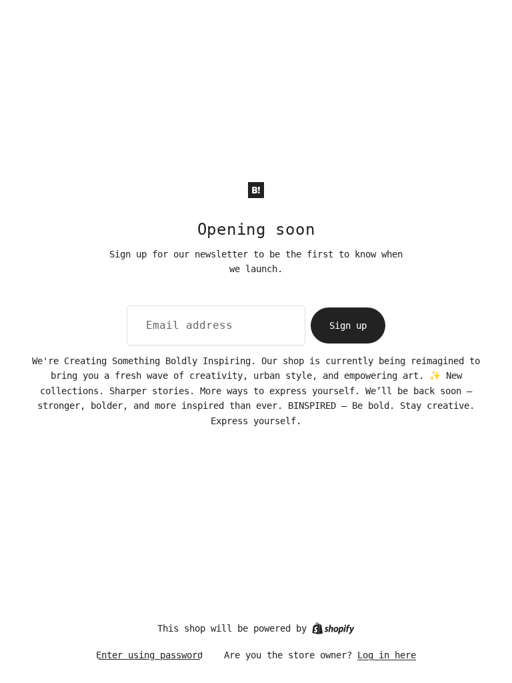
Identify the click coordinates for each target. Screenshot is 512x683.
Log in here (386, 655)
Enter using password (149, 655)
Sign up (348, 325)
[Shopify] (333, 628)
